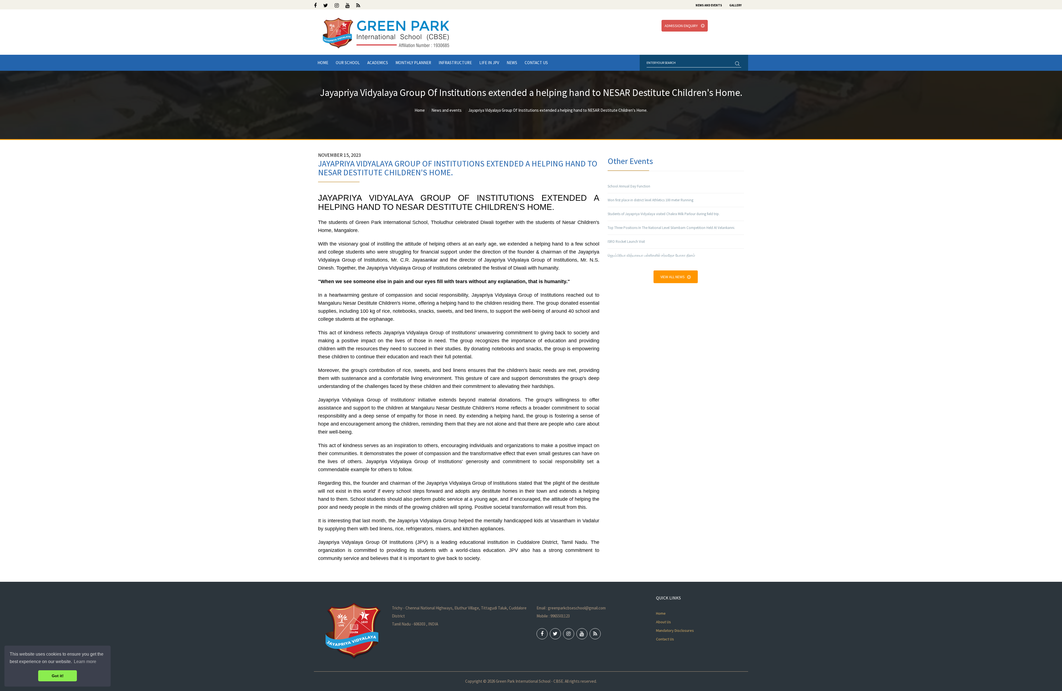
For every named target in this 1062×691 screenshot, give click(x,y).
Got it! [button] (58, 676)
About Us (663, 621)
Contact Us (536, 62)
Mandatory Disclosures (675, 630)
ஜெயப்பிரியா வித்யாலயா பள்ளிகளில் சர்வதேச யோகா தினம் (651, 255)
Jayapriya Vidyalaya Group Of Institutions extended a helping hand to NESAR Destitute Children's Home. (557, 110)
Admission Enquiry (682, 25)
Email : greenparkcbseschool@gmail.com (571, 608)
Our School (348, 62)
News (512, 62)
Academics (377, 62)
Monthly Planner (413, 62)
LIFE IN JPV (489, 62)
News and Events (709, 5)
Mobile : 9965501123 (553, 616)
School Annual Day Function (629, 186)
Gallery (735, 5)
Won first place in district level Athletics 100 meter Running (650, 200)
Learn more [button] (85, 661)
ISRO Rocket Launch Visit (626, 241)
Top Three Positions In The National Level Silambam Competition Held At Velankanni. (671, 227)
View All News (672, 276)
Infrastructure (455, 62)
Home (322, 62)
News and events (446, 110)
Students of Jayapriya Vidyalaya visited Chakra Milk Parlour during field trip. (664, 214)
